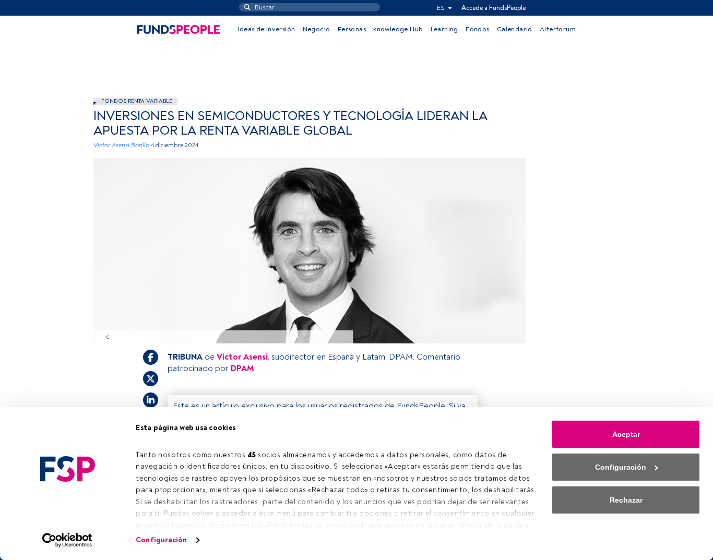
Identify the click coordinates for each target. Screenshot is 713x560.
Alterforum (558, 29)
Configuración (161, 539)
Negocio (316, 29)
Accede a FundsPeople (493, 8)
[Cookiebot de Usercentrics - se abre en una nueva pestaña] (67, 540)
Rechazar (626, 500)
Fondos (477, 29)
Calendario (514, 29)
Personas (352, 29)
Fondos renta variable (136, 101)
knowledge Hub (398, 29)
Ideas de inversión (266, 29)
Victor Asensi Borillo (121, 145)
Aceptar (626, 434)
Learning (444, 29)
